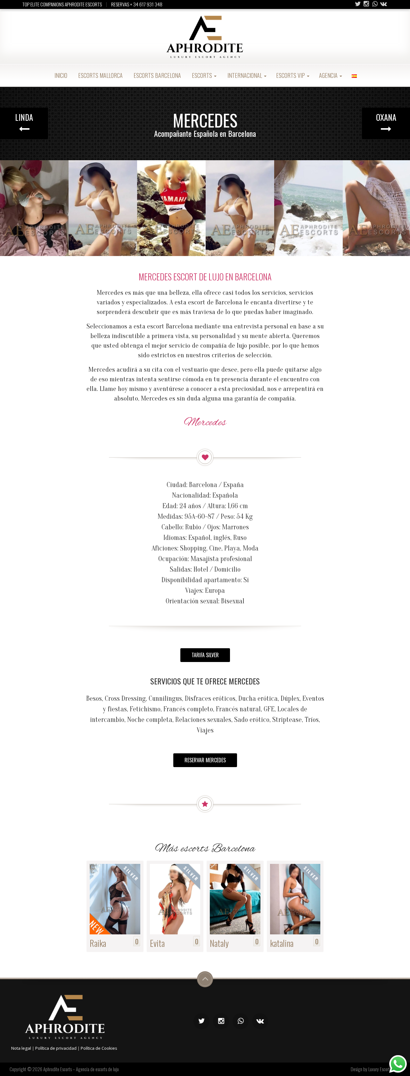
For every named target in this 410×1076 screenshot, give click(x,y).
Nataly (219, 942)
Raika (98, 942)
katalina (281, 942)
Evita (157, 942)
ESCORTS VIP (291, 75)
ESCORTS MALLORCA (100, 75)
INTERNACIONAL (244, 75)
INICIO (60, 75)
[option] (34, 208)
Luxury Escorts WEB (384, 1068)
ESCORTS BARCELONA (156, 75)
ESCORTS (202, 75)
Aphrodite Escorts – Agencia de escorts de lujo (81, 1068)
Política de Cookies (99, 1048)
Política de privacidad (56, 1048)
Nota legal (21, 1048)
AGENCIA (329, 75)
